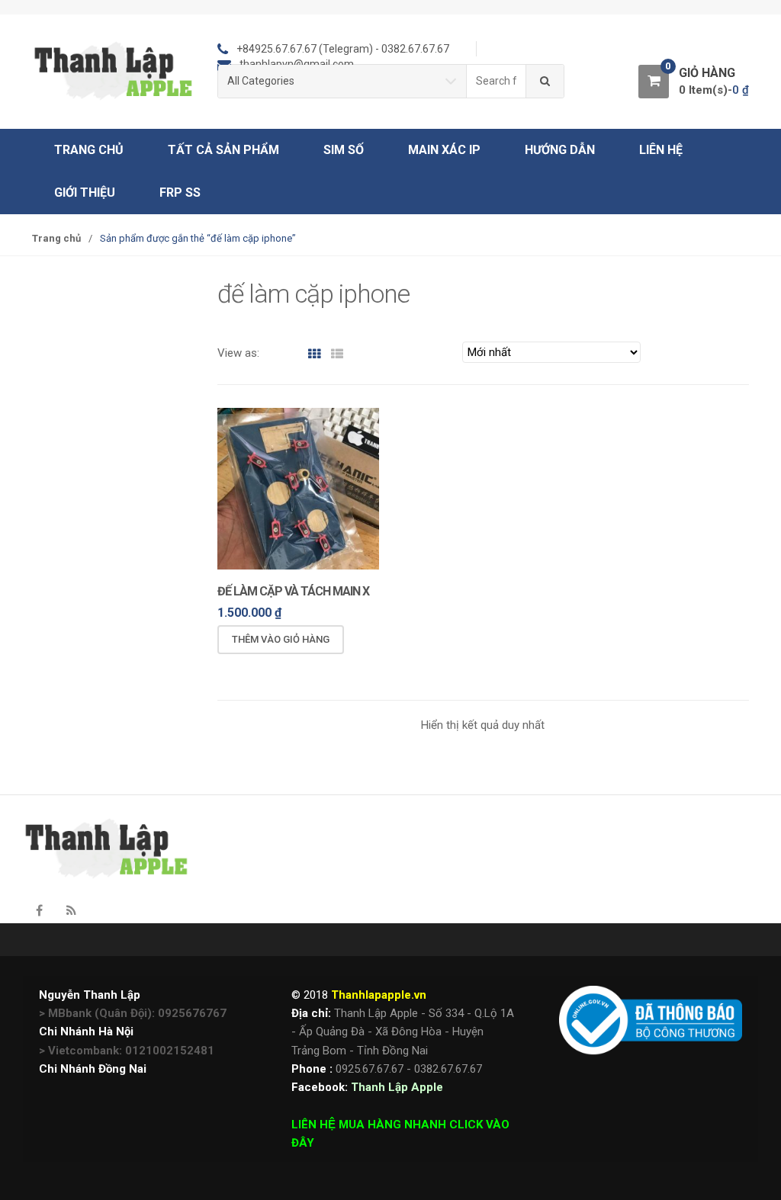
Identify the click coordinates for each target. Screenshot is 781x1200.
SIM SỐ (343, 150)
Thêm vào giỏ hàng (280, 639)
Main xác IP (444, 150)
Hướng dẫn (560, 150)
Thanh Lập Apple (397, 1087)
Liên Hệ (661, 150)
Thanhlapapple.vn (378, 995)
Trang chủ (89, 150)
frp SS (180, 192)
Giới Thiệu (84, 192)
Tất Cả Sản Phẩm (223, 150)
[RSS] (71, 911)
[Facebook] (39, 911)
